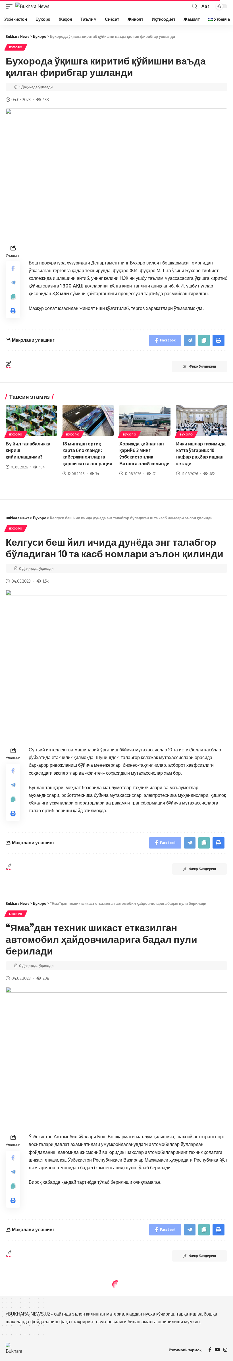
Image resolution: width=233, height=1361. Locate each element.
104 (42, 467)
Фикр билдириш (202, 366)
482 (212, 473)
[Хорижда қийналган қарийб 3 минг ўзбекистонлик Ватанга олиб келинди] (144, 420)
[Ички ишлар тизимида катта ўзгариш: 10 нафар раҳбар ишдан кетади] (201, 420)
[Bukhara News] (32, 6)
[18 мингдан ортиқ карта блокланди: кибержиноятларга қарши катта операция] (88, 420)
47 (153, 473)
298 (46, 978)
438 (46, 99)
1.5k (46, 580)
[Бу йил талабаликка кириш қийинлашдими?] (31, 420)
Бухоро (15, 47)
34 (97, 473)
